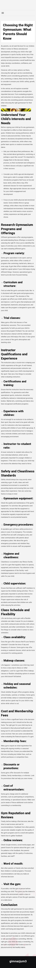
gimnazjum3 (18, 961)
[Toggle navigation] (2, 13)
